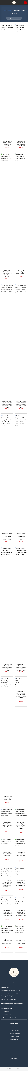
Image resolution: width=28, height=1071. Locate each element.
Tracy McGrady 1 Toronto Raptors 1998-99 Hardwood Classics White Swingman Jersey (7, 883)
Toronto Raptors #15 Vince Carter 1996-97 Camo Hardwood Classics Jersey (21, 694)
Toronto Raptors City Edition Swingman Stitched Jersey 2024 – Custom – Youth (21, 667)
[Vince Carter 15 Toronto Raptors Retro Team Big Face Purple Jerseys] (21, 903)
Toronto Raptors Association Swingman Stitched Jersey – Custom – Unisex (7, 667)
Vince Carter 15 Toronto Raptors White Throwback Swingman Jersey (7, 913)
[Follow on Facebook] (10, 1054)
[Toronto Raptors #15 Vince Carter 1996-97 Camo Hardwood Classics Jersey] (21, 684)
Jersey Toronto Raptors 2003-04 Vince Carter (7, 854)
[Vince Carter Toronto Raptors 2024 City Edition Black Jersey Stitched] (7, 211)
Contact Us (6, 1011)
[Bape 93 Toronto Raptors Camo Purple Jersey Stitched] (7, 82)
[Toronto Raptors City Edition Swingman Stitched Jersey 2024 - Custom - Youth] (21, 605)
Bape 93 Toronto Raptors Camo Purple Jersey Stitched (7, 143)
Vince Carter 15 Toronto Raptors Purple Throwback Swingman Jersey (20, 883)
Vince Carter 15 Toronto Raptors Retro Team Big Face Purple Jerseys (21, 913)
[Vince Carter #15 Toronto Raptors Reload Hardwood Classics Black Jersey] (21, 815)
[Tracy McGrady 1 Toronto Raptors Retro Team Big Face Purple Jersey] (7, 931)
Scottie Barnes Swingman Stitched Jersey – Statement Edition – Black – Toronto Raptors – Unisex (21, 535)
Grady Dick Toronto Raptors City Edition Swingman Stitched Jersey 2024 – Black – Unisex (7, 404)
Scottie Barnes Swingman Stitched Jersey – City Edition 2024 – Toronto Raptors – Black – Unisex (7, 535)
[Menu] (2, 3)
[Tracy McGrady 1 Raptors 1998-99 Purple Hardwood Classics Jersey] (21, 931)
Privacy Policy (15, 1036)
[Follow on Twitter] (16, 982)
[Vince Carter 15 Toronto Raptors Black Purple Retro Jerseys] (21, 845)
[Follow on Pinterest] (17, 1054)
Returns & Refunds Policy (10, 1018)
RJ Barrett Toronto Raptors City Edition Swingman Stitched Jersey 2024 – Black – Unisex (21, 404)
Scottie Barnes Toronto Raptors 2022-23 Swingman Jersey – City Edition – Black (7, 798)
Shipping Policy (7, 1015)
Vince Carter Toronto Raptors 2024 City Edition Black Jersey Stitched (7, 273)
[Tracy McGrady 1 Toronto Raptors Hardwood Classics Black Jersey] (7, 815)
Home (5, 11)
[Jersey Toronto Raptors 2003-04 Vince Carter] (7, 845)
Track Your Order (15, 1030)
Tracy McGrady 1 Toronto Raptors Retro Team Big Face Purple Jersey (7, 941)
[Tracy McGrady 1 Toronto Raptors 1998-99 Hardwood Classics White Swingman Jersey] (7, 873)
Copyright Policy (15, 1039)
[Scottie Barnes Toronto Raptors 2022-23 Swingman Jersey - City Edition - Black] (7, 735)
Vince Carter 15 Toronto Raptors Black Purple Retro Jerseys (21, 855)
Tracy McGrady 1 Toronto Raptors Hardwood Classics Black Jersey (7, 825)
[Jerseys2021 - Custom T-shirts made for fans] (14, 2)
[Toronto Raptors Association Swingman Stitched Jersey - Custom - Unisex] (7, 605)
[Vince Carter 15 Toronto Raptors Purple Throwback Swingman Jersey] (21, 873)
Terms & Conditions (15, 1033)
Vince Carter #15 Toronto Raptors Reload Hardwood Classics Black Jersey (20, 825)
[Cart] (25, 2)
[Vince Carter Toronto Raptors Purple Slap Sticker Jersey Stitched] (21, 211)
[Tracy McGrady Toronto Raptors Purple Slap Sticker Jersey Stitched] (21, 82)
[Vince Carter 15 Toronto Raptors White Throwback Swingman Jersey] (7, 903)
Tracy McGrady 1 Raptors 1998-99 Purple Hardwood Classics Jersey (20, 941)
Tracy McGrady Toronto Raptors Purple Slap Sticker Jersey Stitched (21, 143)
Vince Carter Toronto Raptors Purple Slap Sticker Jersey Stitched (21, 273)
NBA (9, 11)
